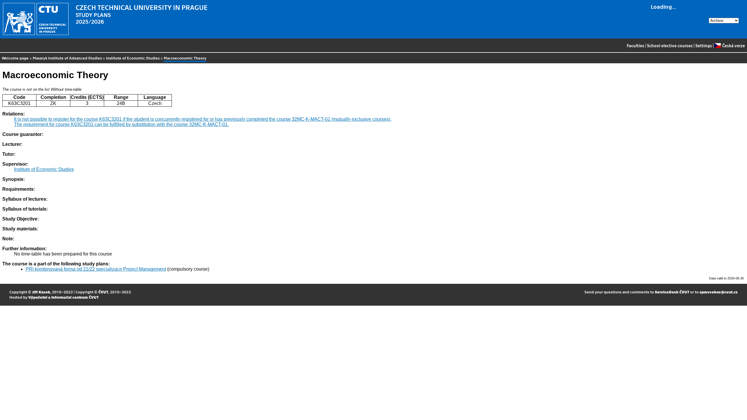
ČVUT (103, 292)
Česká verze (733, 45)
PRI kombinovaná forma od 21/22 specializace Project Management (96, 269)
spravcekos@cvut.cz (718, 292)
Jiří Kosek (41, 292)
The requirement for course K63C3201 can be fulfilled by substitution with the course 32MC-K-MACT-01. (121, 124)
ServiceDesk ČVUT (672, 292)
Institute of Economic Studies (133, 58)
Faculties (635, 45)
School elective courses (670, 45)
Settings (703, 45)
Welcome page (15, 58)
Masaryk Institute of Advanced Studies (67, 58)
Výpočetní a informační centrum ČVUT (63, 297)
